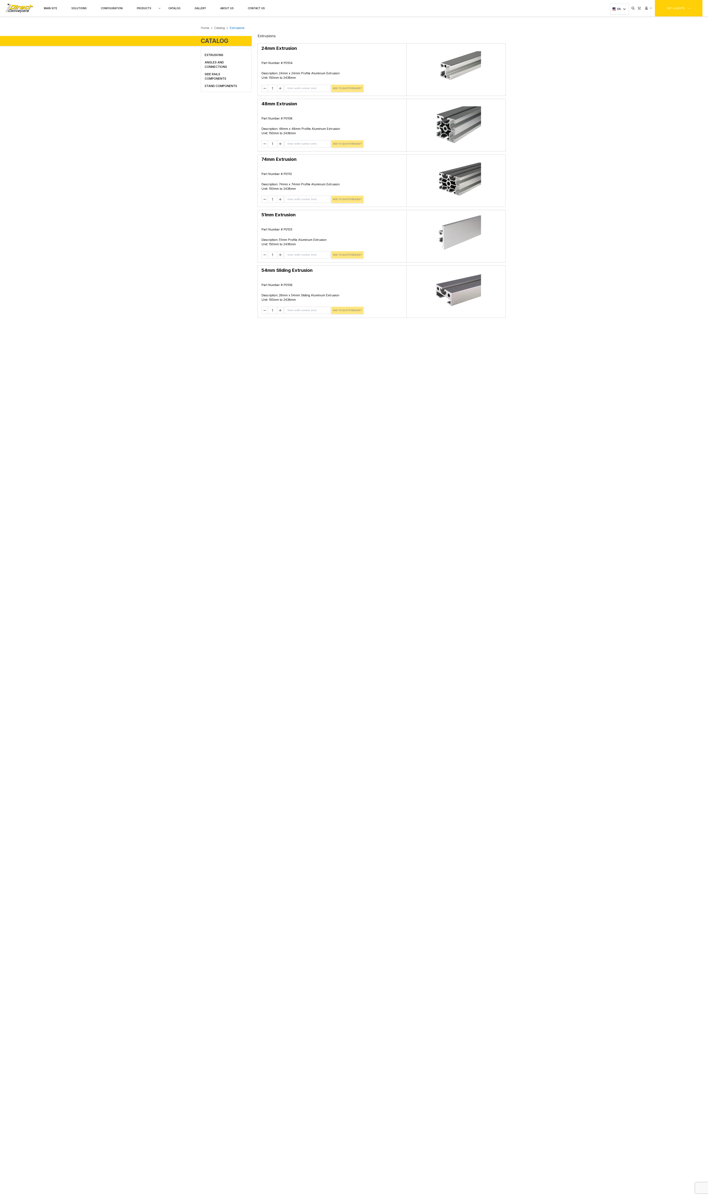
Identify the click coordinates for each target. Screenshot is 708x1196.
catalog (219, 28)
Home (205, 28)
